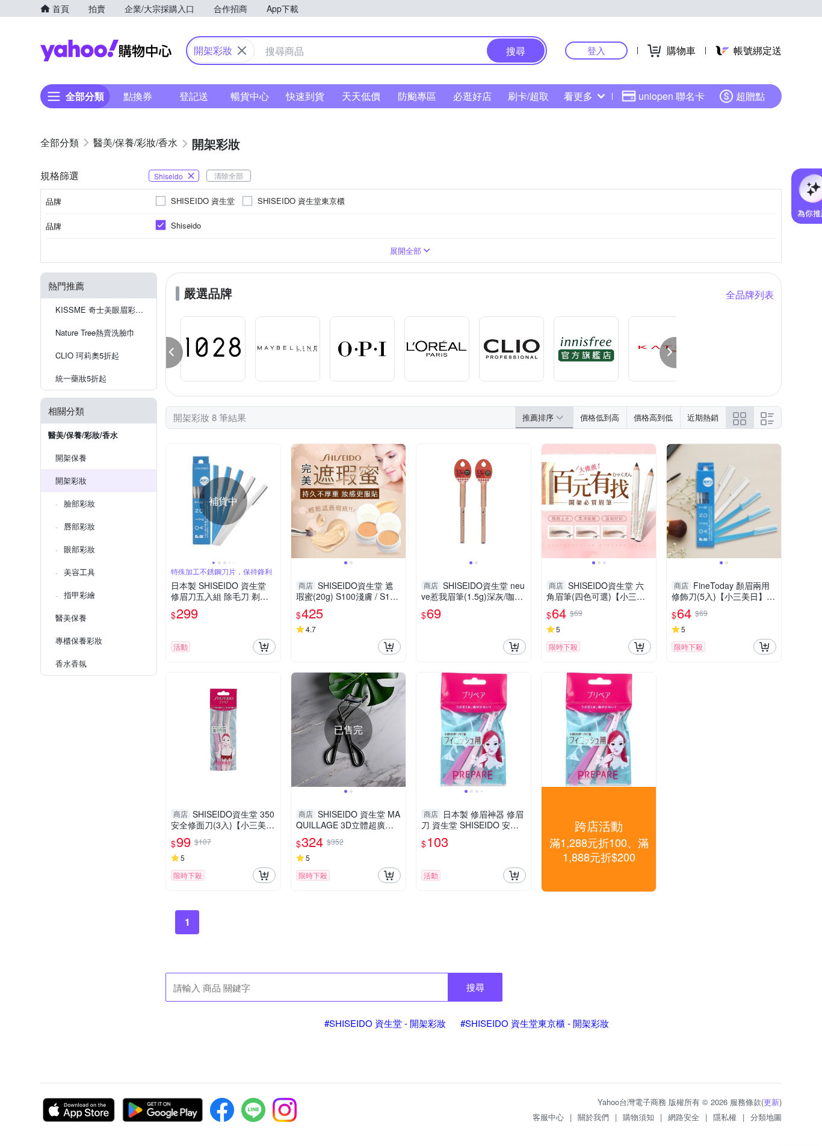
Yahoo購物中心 (106, 50)
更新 (771, 1101)
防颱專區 (417, 96)
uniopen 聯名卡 (671, 96)
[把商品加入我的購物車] (264, 647)
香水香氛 (71, 663)
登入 (596, 50)
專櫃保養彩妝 (78, 640)
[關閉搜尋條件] (242, 50)
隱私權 (725, 1117)
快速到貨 (305, 96)
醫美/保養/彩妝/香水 (83, 434)
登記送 (193, 96)
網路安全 (683, 1117)
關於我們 (593, 1117)
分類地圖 (766, 1117)
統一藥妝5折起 (81, 378)
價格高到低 (653, 417)
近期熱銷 (702, 417)
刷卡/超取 (528, 96)
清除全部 (228, 175)
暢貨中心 (249, 96)
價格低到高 (599, 417)
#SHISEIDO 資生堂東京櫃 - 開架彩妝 (534, 1023)
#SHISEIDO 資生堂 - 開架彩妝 (385, 1023)
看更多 (578, 96)
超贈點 (750, 96)
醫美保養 (71, 617)
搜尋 (475, 987)
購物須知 (638, 1117)
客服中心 (548, 1117)
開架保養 (71, 457)
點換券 (137, 96)
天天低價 (361, 96)
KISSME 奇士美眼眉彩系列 (103, 309)
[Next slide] (272, 501)
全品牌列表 (750, 294)
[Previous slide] (174, 501)
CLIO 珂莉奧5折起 (87, 355)
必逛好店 (472, 96)
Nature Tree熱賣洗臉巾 (95, 332)
